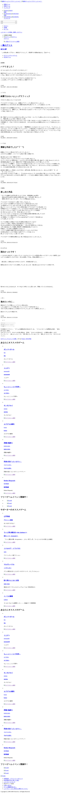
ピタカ (6, 599)
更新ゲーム (7, 6)
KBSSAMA (7, 446)
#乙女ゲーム (7, 57)
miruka (5, 408)
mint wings (7, 584)
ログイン (19, 32)
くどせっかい (7, 568)
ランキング (7, 7)
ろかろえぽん (7, 465)
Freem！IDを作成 (26, 338)
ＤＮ (5, 552)
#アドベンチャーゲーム (10, 55)
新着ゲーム (7, 4)
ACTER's (6, 390)
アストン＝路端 (8, 520)
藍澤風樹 (6, 483)
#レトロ (6, 29)
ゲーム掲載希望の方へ (10, 787)
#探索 (5, 27)
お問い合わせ (7, 785)
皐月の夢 (4, 49)
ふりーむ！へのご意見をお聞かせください (16, 788)
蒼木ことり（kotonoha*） (11, 536)
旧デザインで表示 (9, 783)
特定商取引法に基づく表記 (11, 780)
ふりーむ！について (9, 782)
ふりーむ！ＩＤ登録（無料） (9, 32)
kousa (5, 427)
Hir (4, 352)
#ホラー (6, 26)
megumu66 (6, 371)
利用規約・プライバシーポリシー (13, 778)
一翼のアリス (6, 45)
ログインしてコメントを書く (9, 338)
